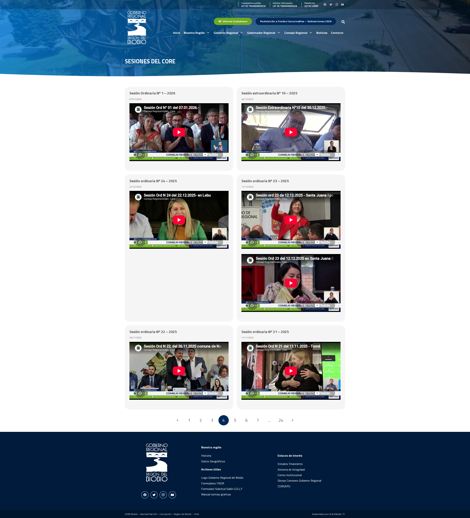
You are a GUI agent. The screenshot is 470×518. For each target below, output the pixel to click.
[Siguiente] (292, 420)
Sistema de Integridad (291, 469)
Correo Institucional (290, 475)
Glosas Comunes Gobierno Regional (299, 480)
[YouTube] (342, 4)
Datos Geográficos (213, 461)
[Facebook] (325, 4)
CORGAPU (284, 486)
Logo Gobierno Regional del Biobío (222, 477)
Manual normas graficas (216, 494)
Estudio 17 (339, 514)
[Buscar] (343, 22)
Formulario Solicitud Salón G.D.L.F (222, 489)
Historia (206, 455)
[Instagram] (336, 4)
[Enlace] (252, 4)
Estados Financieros (290, 464)
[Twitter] (330, 4)
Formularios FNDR (212, 483)
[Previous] (178, 420)
